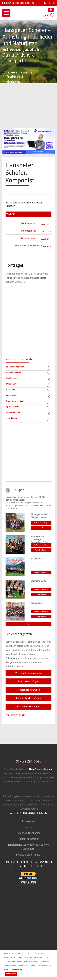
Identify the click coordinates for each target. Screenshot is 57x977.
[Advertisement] (28, 105)
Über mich (28, 827)
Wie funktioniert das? (16, 715)
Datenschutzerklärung (12, 970)
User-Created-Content (41, 769)
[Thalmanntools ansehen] (28, 139)
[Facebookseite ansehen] (44, 3)
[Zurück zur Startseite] (49, 12)
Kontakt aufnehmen (28, 838)
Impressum (28, 821)
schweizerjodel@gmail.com (20, 3)
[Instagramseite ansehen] (49, 3)
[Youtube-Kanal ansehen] (53, 3)
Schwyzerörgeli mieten (28, 854)
